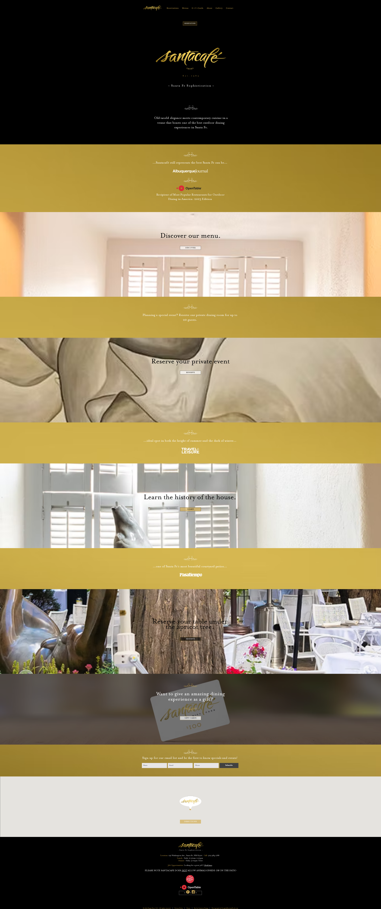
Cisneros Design (204, 908)
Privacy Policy (179, 908)
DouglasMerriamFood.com (230, 908)
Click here (208, 865)
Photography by (217, 908)
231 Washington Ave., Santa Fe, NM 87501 (185, 856)
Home (188, 908)
